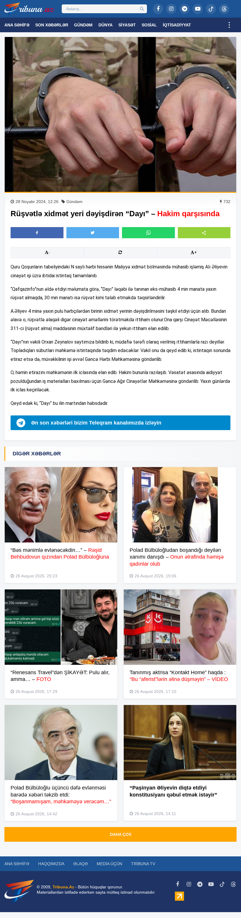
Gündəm (83, 25)
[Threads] (224, 9)
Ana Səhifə (16, 25)
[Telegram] (184, 9)
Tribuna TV (143, 863)
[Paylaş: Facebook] (37, 232)
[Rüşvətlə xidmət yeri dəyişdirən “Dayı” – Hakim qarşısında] (120, 114)
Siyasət (127, 25)
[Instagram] (171, 9)
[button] (204, 232)
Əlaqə (80, 863)
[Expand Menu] (229, 25)
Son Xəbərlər (51, 25)
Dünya (105, 25)
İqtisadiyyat (177, 25)
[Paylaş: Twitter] (92, 232)
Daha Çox (120, 834)
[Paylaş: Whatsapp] (148, 232)
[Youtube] (198, 9)
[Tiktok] (211, 9)
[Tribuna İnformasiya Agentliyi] (29, 9)
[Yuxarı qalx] (224, 901)
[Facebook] (158, 9)
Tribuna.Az (63, 887)
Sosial (149, 25)
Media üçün (109, 863)
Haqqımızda (51, 863)
